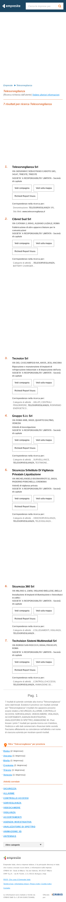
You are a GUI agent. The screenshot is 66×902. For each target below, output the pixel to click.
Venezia (7, 775)
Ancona (7, 756)
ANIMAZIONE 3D (12, 831)
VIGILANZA (9, 812)
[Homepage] (11, 7)
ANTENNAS (9, 836)
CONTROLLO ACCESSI (16, 798)
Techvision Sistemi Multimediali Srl (34, 640)
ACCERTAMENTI (12, 817)
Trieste (7, 770)
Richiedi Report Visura (25, 196)
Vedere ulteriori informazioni (45, 94)
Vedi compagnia (22, 188)
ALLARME (9, 793)
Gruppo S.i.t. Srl (22, 415)
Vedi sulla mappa (44, 188)
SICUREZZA (10, 788)
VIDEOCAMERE (11, 807)
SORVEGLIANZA (12, 803)
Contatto (6, 888)
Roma (6, 751)
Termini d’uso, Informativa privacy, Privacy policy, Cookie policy (27, 884)
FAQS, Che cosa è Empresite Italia (16, 879)
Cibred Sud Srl (21, 219)
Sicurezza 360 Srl (23, 586)
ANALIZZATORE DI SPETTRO (19, 827)
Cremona (8, 765)
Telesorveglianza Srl (25, 167)
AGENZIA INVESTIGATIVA (17, 822)
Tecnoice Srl (20, 358)
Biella (6, 760)
